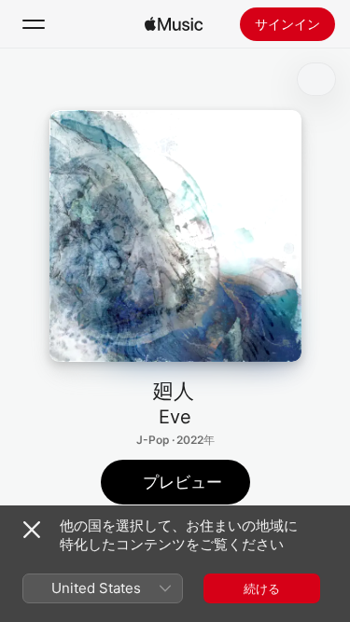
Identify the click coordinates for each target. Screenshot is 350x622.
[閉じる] (31, 529)
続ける (262, 588)
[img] (174, 24)
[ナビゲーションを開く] (33, 24)
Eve (175, 417)
